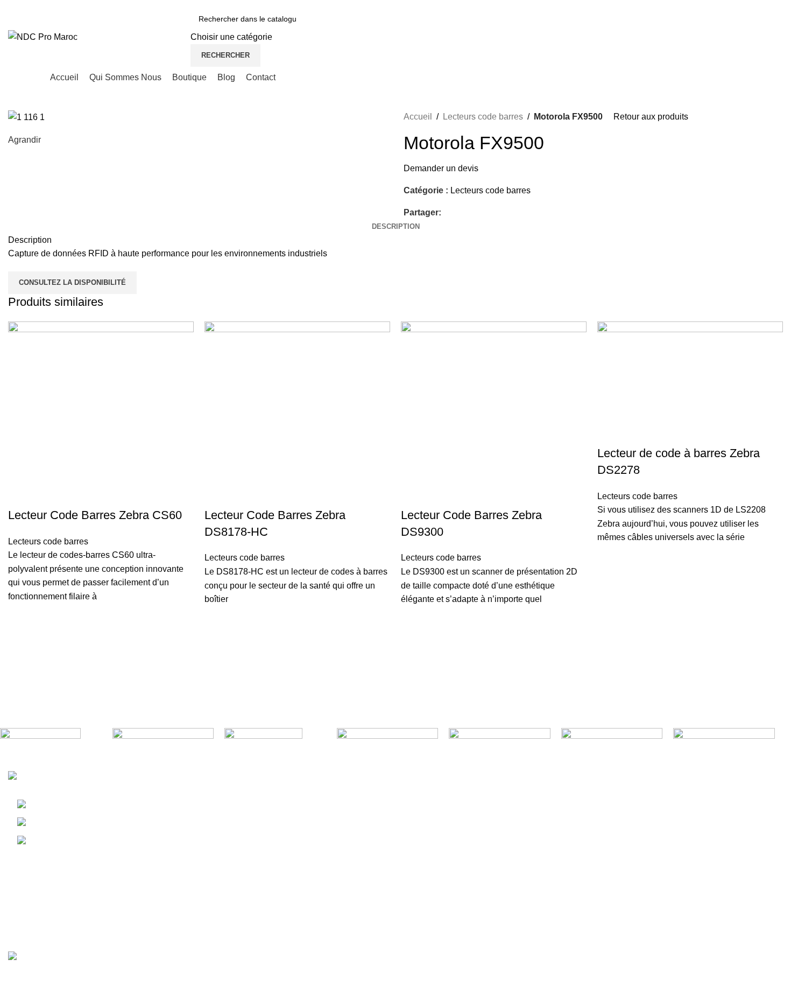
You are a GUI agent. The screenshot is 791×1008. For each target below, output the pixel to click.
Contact (550, 879)
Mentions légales (699, 799)
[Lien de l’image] (65, 777)
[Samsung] (499, 740)
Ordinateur (424, 799)
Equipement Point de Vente (456, 879)
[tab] (396, 227)
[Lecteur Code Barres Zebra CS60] (101, 413)
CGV (676, 839)
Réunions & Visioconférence (458, 920)
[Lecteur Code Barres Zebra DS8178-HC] (297, 413)
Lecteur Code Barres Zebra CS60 (95, 515)
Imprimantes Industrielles (451, 839)
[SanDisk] (387, 738)
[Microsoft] (724, 739)
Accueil (418, 116)
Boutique (552, 839)
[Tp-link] (275, 742)
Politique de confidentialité (717, 819)
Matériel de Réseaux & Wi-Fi (458, 900)
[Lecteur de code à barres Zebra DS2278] (690, 382)
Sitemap (683, 859)
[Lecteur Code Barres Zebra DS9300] (494, 413)
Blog (544, 859)
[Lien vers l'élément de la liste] (99, 823)
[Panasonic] (612, 736)
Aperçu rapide (21, 630)
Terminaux (423, 819)
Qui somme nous (567, 819)
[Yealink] (163, 739)
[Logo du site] (42, 36)
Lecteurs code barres (483, 116)
